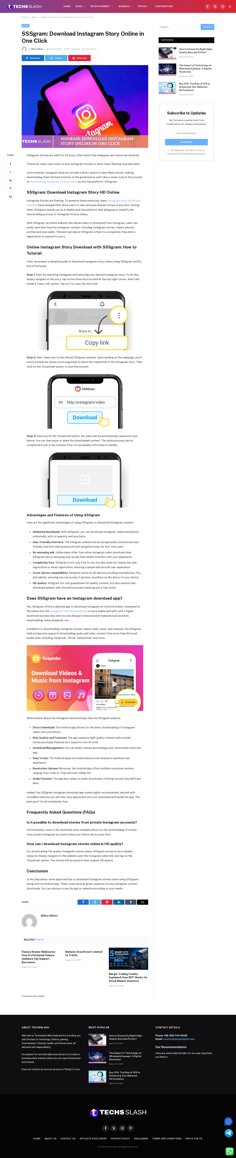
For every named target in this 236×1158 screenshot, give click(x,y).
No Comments (73, 49)
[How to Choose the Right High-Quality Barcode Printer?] (167, 53)
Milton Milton (37, 49)
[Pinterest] (10, 188)
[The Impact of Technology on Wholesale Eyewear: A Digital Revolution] (167, 69)
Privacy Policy (187, 154)
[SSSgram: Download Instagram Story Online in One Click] (85, 106)
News (79, 6)
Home (67, 6)
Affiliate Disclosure (93, 1138)
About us (51, 1138)
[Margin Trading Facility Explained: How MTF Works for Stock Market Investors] (128, 959)
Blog (25, 26)
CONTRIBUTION (164, 6)
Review (142, 6)
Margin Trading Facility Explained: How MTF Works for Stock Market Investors (128, 978)
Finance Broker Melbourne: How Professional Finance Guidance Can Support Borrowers (38, 957)
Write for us (194, 1138)
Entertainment (100, 6)
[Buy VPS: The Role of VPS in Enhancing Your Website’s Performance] (167, 88)
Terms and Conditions (167, 1138)
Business (124, 6)
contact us (68, 1138)
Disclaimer (141, 1138)
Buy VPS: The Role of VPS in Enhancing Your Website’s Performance (194, 86)
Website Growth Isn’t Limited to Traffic (83, 953)
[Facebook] (10, 164)
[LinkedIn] (10, 180)
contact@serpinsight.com (179, 1039)
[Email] (10, 196)
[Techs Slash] (24, 6)
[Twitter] (10, 172)
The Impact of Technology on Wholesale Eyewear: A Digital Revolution (195, 68)
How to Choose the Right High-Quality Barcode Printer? (196, 51)
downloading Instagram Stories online (53, 181)
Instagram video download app (68, 611)
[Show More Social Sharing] (95, 58)
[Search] (229, 6)
